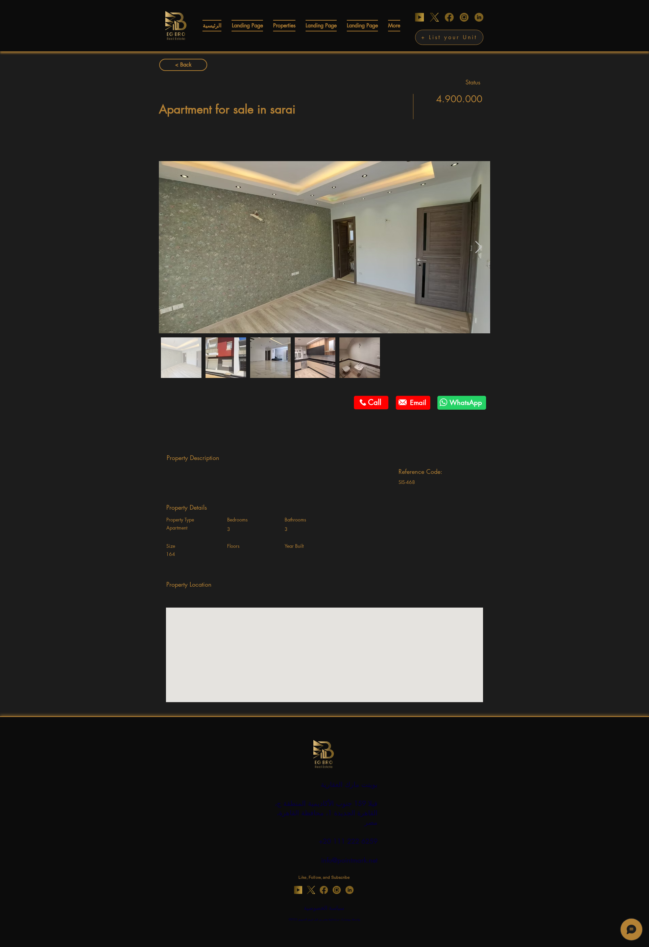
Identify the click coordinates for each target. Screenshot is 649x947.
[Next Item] (478, 247)
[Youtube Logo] (419, 17)
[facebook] (449, 17)
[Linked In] (479, 17)
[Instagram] (464, 17)
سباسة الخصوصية (324, 908)
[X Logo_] (434, 17)
